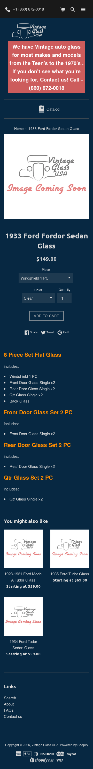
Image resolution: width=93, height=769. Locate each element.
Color (38, 290)
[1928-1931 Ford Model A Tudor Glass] (23, 549)
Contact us (13, 716)
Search (10, 697)
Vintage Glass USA (45, 745)
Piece (46, 269)
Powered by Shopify (74, 745)
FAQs (9, 710)
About (9, 704)
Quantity (64, 289)
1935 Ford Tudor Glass (69, 573)
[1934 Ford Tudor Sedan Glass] (23, 616)
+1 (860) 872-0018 (28, 9)
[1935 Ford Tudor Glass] (69, 549)
